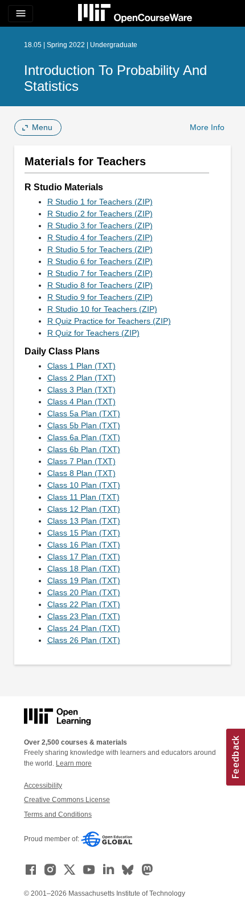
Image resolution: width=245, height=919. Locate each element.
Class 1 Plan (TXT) (81, 365)
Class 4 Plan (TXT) (81, 401)
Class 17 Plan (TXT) (83, 556)
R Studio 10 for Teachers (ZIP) (102, 309)
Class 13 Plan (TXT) (83, 520)
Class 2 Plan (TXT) (81, 377)
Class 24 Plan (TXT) (83, 628)
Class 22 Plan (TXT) (83, 604)
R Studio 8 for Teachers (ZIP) (100, 285)
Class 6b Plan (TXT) (83, 449)
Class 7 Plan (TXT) (81, 461)
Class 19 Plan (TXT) (83, 580)
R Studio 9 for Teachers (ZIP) (100, 297)
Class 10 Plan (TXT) (83, 485)
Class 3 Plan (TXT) (81, 389)
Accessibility (43, 785)
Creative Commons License (67, 800)
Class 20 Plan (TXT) (83, 592)
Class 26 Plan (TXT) (83, 640)
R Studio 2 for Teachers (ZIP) (100, 213)
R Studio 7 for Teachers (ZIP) (100, 273)
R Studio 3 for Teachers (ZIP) (100, 225)
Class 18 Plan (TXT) (83, 568)
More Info (207, 127)
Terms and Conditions (58, 814)
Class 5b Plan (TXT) (83, 425)
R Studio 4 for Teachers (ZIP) (100, 237)
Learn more (74, 763)
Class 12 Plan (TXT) (83, 508)
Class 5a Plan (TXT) (83, 413)
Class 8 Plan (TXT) (81, 473)
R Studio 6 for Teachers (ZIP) (100, 261)
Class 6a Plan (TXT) (83, 437)
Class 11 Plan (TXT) (83, 497)
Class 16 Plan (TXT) (83, 544)
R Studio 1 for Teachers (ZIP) (100, 201)
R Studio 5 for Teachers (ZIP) (100, 249)
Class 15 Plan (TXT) (83, 532)
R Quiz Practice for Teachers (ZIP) (109, 320)
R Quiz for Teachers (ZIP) (93, 332)
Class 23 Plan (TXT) (83, 616)
